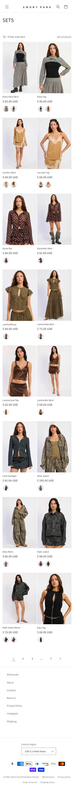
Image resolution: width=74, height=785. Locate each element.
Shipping (12, 721)
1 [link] (13, 658)
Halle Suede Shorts (11, 627)
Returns (11, 698)
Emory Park (15, 777)
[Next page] (60, 658)
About (10, 682)
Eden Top (41, 627)
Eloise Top (42, 96)
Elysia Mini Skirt (44, 248)
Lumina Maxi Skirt (45, 324)
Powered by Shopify (30, 777)
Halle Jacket (43, 551)
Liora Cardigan (10, 476)
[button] (7, 7)
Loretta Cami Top (11, 400)
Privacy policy (64, 777)
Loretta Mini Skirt (45, 400)
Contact (11, 690)
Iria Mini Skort (9, 172)
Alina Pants (8, 551)
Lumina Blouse (10, 324)
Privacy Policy (14, 705)
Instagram (12, 713)
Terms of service (30, 782)
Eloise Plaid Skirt (11, 96)
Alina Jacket (43, 476)
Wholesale (12, 674)
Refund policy (48, 777)
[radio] (6, 108)
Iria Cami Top (43, 172)
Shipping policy (47, 782)
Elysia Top (7, 248)
